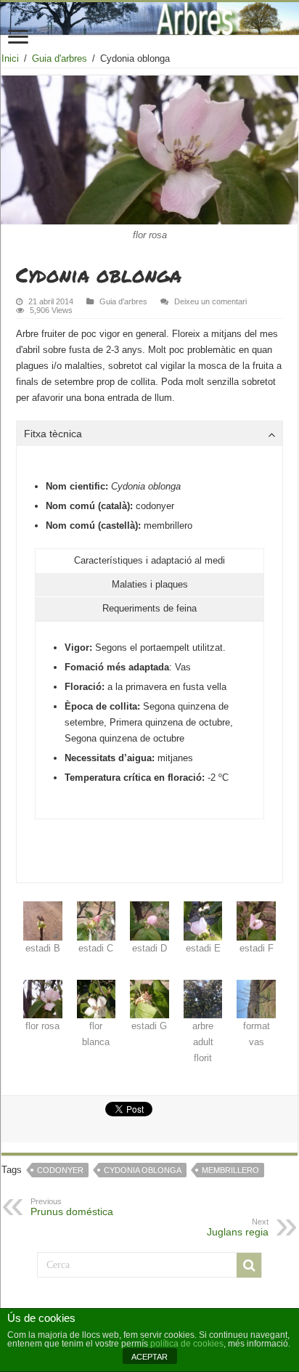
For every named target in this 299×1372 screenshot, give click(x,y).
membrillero (230, 1170)
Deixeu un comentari (210, 301)
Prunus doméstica (71, 1207)
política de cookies (187, 1344)
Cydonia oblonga (142, 1170)
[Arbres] (149, 18)
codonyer (60, 1170)
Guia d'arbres (59, 58)
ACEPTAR (149, 1356)
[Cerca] (249, 1265)
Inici (10, 58)
